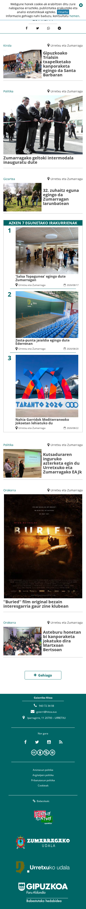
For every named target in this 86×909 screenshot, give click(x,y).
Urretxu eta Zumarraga (67, 45)
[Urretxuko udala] (43, 867)
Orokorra (9, 490)
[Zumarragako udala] (43, 842)
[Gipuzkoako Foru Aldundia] (43, 892)
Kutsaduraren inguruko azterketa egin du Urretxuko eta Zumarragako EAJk (62, 463)
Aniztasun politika (43, 770)
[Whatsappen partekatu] (48, 28)
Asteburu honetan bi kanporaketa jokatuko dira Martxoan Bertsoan (62, 640)
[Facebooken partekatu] (26, 28)
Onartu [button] (63, 12)
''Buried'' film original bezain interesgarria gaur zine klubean (35, 604)
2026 (69, 285)
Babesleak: (43, 801)
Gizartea (9, 179)
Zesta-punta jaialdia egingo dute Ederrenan (42, 342)
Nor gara (43, 733)
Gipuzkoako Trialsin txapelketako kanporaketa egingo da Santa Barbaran (59, 64)
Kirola (7, 45)
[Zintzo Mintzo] (43, 817)
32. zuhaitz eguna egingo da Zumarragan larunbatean (61, 197)
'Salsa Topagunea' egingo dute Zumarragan (40, 278)
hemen (74, 16)
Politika (8, 91)
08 (74, 285)
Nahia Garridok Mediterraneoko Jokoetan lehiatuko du (42, 421)
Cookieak (43, 785)
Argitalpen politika (43, 775)
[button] (81, 5)
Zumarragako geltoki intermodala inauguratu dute (38, 160)
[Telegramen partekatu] (59, 28)
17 (77, 285)
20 (77, 348)
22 (77, 428)
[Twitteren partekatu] (37, 28)
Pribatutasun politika (43, 780)
